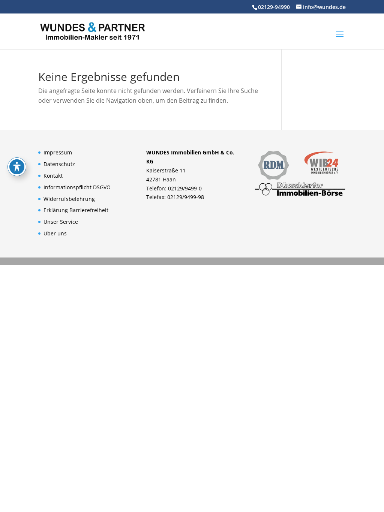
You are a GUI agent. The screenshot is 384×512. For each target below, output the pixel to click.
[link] (92, 31)
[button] (340, 38)
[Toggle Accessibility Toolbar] (17, 167)
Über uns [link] (55, 233)
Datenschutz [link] (59, 164)
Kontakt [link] (53, 175)
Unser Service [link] (61, 221)
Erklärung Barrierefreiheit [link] (76, 210)
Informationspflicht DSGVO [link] (77, 187)
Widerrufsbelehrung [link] (69, 198)
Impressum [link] (58, 152)
